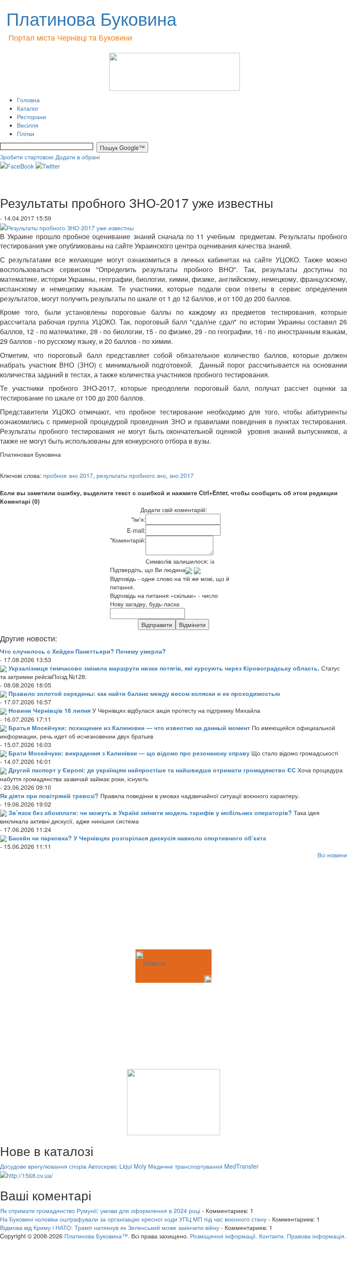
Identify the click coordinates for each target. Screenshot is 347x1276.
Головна (28, 99)
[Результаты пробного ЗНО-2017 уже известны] (67, 226)
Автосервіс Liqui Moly (117, 1166)
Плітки (25, 133)
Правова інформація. (316, 1236)
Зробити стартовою (27, 157)
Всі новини (332, 855)
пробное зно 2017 (68, 475)
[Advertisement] (42, 905)
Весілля (28, 125)
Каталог (28, 108)
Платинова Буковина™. (96, 1236)
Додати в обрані (77, 157)
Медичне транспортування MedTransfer (203, 1166)
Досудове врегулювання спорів (43, 1166)
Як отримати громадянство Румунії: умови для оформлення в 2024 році (100, 1210)
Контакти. (272, 1236)
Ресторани (31, 116)
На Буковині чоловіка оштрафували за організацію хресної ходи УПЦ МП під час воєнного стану (133, 1219)
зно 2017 (181, 475)
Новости (154, 963)
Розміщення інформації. (223, 1236)
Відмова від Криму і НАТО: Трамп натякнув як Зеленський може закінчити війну (109, 1227)
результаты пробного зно (131, 475)
